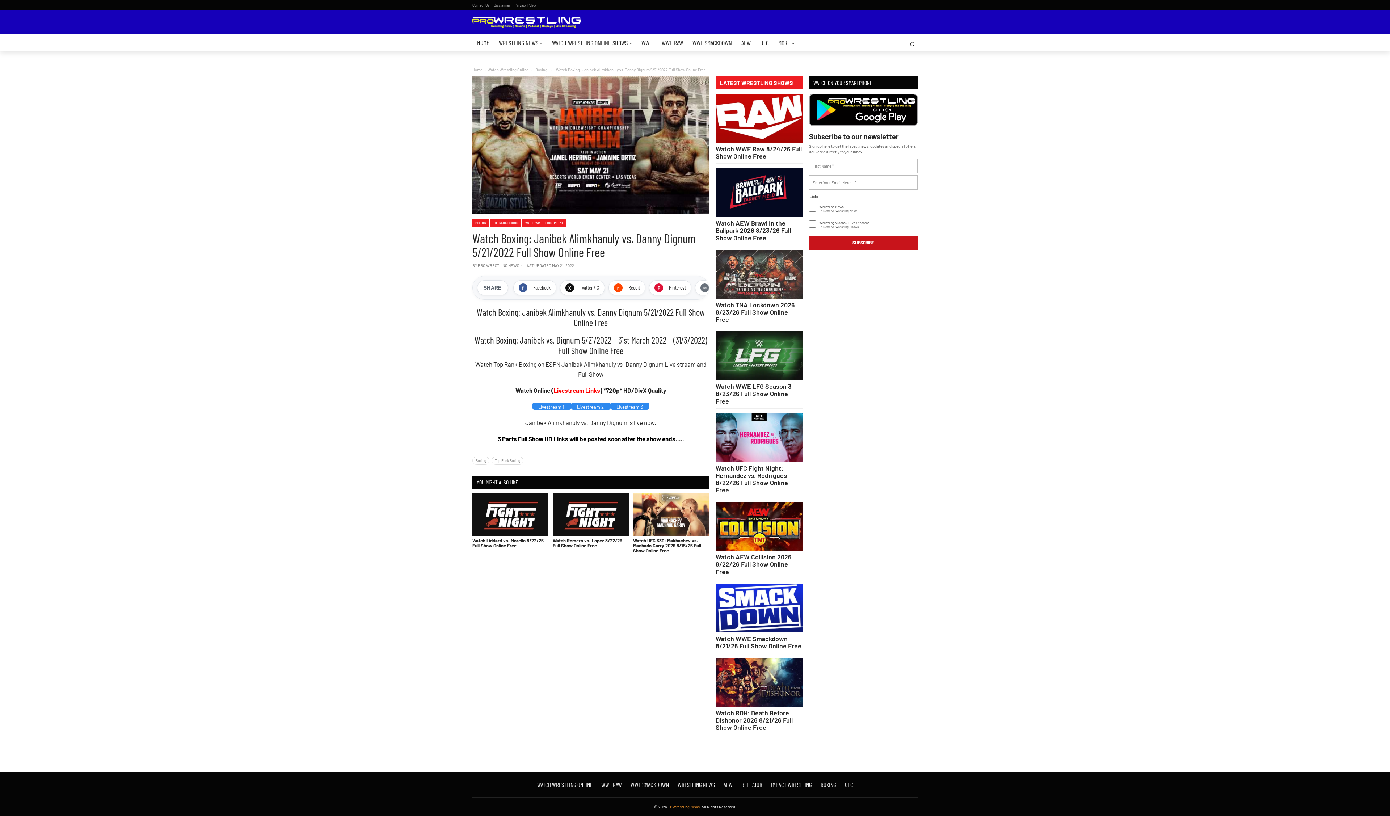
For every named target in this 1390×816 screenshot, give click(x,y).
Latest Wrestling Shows (756, 83)
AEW (746, 43)
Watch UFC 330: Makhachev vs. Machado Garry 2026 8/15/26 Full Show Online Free (667, 546)
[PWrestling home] (526, 22)
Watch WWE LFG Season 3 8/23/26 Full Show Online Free (754, 393)
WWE (646, 43)
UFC (764, 43)
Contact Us (480, 5)
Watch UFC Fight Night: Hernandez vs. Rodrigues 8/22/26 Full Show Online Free (752, 479)
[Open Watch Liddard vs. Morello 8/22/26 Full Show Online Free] (510, 514)
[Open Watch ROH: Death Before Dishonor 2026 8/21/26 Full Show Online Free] (759, 682)
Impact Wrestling (791, 784)
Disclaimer (502, 5)
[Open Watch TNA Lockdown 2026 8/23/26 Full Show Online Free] (759, 274)
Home (483, 42)
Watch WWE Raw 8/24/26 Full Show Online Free (759, 152)
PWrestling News (685, 806)
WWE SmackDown (712, 43)
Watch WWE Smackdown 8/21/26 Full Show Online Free (758, 642)
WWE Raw (672, 43)
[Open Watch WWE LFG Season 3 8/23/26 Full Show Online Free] (759, 355)
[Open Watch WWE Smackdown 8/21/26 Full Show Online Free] (759, 608)
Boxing (480, 222)
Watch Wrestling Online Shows (592, 43)
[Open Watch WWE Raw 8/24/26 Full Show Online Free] (759, 118)
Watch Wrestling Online (508, 69)
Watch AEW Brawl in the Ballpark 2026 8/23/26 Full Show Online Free (753, 230)
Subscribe (863, 242)
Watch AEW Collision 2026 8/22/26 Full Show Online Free (754, 564)
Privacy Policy (526, 5)
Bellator (751, 784)
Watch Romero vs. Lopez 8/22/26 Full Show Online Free (587, 543)
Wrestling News (521, 43)
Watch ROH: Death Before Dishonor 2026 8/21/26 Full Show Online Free (754, 720)
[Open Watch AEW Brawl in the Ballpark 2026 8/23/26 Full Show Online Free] (759, 192)
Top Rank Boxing (505, 222)
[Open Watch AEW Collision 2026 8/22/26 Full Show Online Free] (759, 526)
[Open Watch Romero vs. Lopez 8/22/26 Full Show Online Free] (591, 514)
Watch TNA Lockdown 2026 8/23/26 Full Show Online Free (755, 312)
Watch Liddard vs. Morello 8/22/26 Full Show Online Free (508, 543)
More (786, 43)
